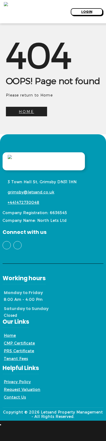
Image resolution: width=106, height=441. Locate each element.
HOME (26, 111)
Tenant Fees (16, 358)
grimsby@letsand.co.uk (31, 192)
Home (10, 335)
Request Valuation (22, 389)
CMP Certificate (19, 343)
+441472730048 (23, 202)
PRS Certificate (19, 351)
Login (86, 11)
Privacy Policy (17, 382)
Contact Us (15, 397)
